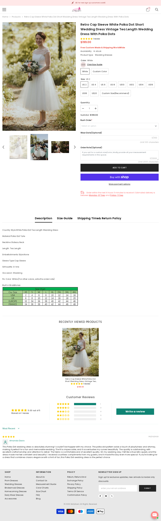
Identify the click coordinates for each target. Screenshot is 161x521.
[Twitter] (112, 496)
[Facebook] (100, 496)
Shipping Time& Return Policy (99, 218)
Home (5, 16)
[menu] (4, 9)
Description (43, 218)
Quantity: (85, 102)
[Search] (157, 9)
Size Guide (65, 218)
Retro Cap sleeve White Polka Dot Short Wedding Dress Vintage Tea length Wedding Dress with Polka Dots (80, 380)
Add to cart (120, 167)
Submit (147, 488)
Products (16, 16)
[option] (39, 76)
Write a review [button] (135, 411)
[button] (3, 147)
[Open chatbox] (154, 515)
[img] (9, 436)
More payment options (119, 184)
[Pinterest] (106, 496)
